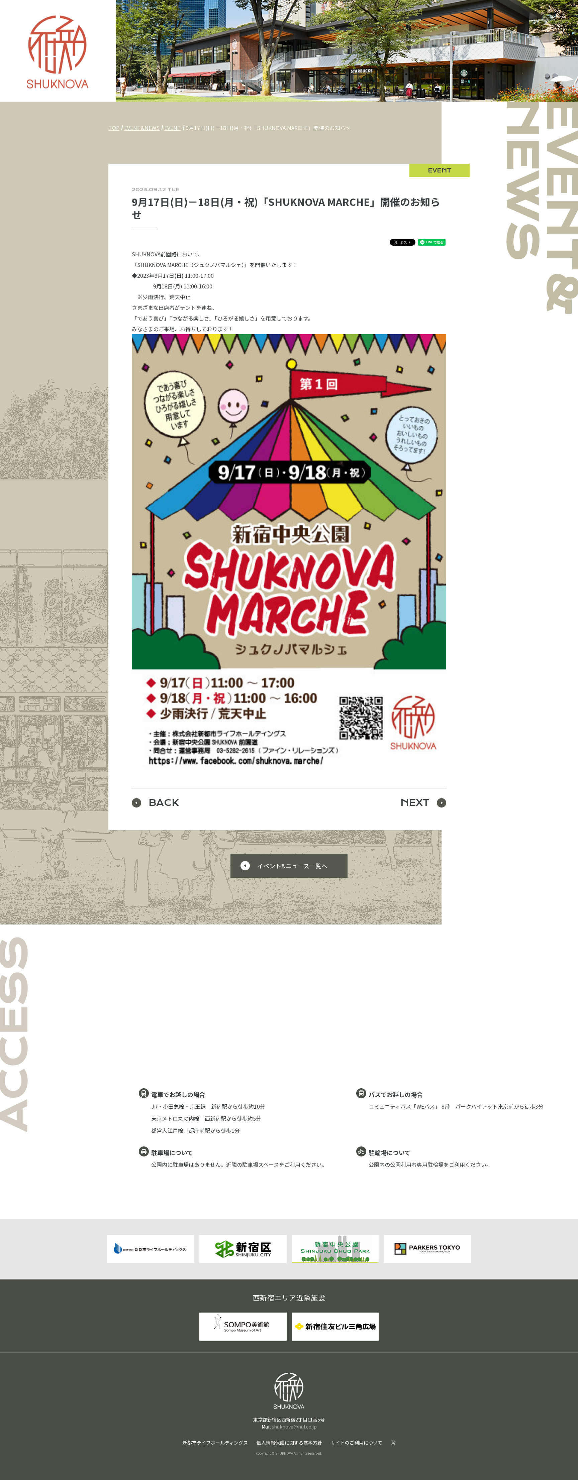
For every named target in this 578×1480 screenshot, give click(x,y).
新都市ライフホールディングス (215, 1442)
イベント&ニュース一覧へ (292, 865)
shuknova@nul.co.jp (294, 1426)
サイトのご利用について (356, 1442)
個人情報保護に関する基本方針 (289, 1442)
